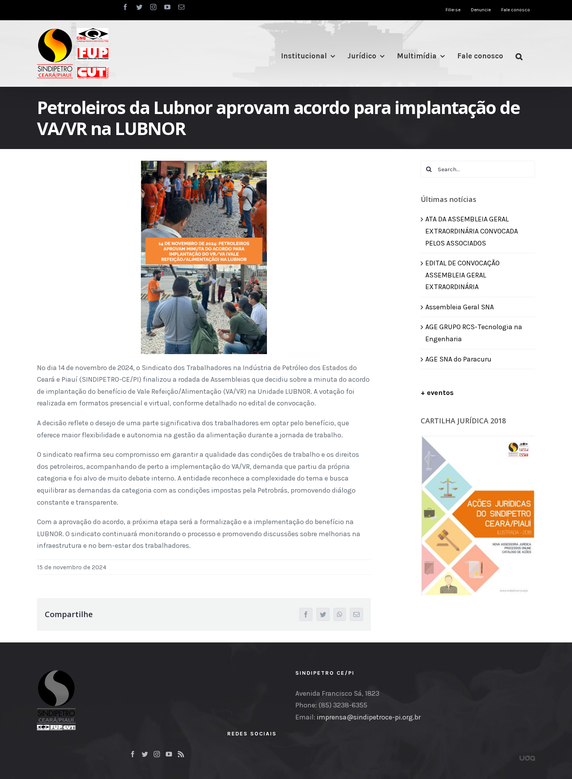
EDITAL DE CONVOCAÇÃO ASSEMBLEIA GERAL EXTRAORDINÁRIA (462, 275)
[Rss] (181, 754)
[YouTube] (169, 754)
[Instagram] (157, 754)
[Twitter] (145, 754)
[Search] (519, 56)
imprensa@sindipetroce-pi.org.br (369, 717)
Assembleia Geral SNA (459, 307)
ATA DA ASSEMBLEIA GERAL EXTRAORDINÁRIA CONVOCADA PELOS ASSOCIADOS (471, 231)
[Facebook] (133, 754)
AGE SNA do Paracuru (458, 359)
